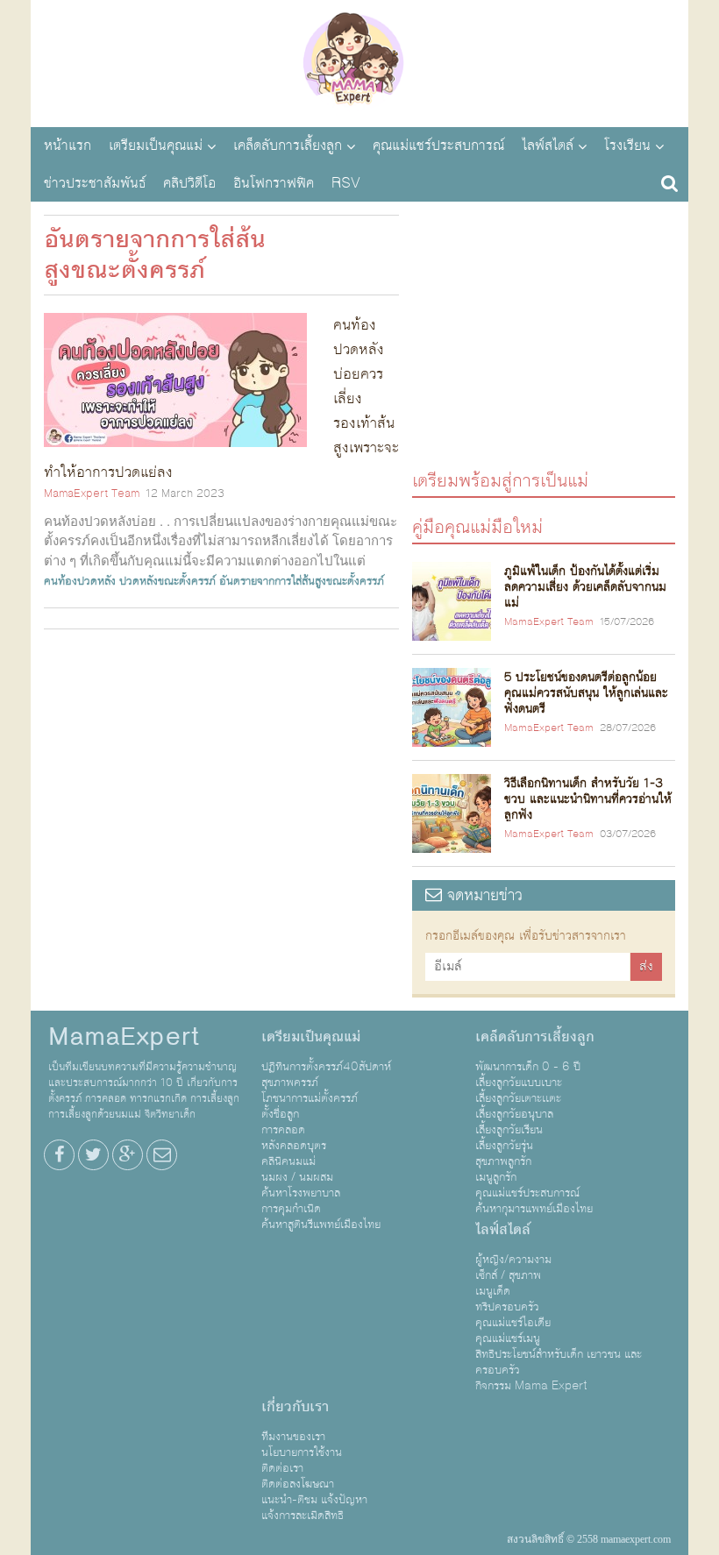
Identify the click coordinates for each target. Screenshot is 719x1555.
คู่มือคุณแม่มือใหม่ (477, 526)
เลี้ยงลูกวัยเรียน (509, 1130)
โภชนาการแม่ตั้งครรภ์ (309, 1098)
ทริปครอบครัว (507, 1307)
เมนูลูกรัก (495, 1177)
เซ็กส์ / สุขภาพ (508, 1275)
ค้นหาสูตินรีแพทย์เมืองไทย (321, 1224)
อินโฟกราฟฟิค (273, 183)
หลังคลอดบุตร (293, 1146)
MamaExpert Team (91, 493)
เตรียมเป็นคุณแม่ (156, 145)
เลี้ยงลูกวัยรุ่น (504, 1146)
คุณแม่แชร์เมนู (507, 1338)
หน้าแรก (67, 145)
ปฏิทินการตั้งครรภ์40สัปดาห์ (326, 1067)
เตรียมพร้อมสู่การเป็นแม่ (500, 479)
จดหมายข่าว (482, 895)
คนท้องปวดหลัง (80, 581)
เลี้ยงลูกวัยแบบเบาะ (518, 1082)
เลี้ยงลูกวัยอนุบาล (514, 1114)
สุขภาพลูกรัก (503, 1161)
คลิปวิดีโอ (189, 183)
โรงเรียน (627, 145)
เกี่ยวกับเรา (295, 1406)
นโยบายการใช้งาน (301, 1452)
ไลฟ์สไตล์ (547, 145)
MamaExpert (359, 61)
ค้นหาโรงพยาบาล (300, 1193)
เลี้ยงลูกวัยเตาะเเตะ (518, 1098)
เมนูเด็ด (492, 1291)
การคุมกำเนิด (291, 1209)
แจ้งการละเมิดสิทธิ (302, 1515)
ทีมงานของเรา (293, 1437)
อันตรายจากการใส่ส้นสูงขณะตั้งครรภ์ (301, 581)
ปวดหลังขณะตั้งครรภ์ (167, 581)
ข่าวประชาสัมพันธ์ (95, 183)
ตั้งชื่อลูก (280, 1114)
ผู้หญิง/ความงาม (513, 1259)
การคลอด (283, 1130)
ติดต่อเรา (282, 1468)
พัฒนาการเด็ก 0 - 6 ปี (527, 1067)
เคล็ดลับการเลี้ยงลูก (287, 145)
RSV (345, 183)
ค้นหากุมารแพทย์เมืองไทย (534, 1209)
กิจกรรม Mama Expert (531, 1386)
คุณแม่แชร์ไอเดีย (513, 1323)
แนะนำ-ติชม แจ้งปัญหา (314, 1500)
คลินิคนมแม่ (288, 1161)
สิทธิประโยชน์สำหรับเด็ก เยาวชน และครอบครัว (558, 1362)
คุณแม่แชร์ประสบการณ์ (438, 145)
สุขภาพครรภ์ (289, 1082)
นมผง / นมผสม (297, 1177)
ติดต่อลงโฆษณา (297, 1484)
